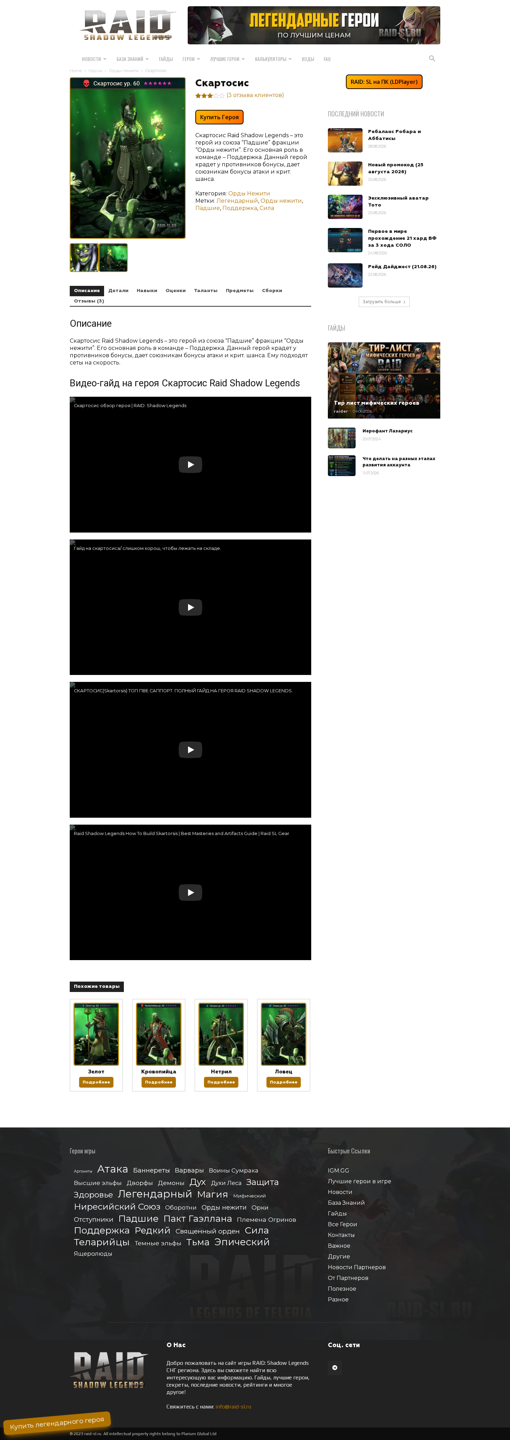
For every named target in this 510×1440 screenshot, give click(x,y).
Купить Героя (219, 117)
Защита (262, 1182)
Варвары (189, 1170)
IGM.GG (338, 1170)
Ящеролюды (93, 1253)
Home (76, 70)
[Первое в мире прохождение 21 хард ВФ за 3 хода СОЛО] (345, 240)
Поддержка (239, 208)
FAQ (327, 58)
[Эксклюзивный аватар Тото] (345, 207)
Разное (338, 1299)
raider (341, 411)
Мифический (249, 1195)
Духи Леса (226, 1182)
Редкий (153, 1230)
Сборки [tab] (272, 290)
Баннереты (151, 1170)
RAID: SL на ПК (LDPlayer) (384, 82)
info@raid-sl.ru (233, 1406)
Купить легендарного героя (57, 1423)
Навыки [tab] (147, 290)
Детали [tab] (118, 290)
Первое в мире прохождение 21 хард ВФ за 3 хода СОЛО (402, 238)
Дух (197, 1182)
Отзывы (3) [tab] (89, 301)
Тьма (198, 1242)
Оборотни (181, 1207)
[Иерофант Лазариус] (342, 438)
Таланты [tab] (206, 290)
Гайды (166, 58)
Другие (339, 1256)
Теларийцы (102, 1242)
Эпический (242, 1242)
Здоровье (93, 1194)
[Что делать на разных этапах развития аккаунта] (342, 465)
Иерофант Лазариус (388, 431)
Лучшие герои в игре (359, 1181)
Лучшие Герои (224, 58)
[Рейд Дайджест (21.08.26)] (345, 275)
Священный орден (208, 1231)
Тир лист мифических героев (376, 403)
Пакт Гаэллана (197, 1218)
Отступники (93, 1219)
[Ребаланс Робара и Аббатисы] (345, 140)
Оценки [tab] (175, 290)
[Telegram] (335, 1368)
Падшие (207, 208)
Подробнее (96, 1082)
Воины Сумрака (233, 1170)
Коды (308, 58)
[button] (432, 59)
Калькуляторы (270, 58)
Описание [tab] (87, 290)
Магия (212, 1194)
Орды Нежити (124, 70)
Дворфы (140, 1182)
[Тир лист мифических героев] (384, 380)
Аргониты (83, 1171)
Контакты (341, 1235)
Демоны (171, 1182)
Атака (112, 1169)
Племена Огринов (266, 1219)
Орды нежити (281, 200)
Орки (260, 1207)
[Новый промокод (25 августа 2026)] (345, 173)
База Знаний (130, 58)
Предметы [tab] (240, 290)
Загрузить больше (382, 302)
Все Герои (342, 1224)
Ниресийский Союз (117, 1206)
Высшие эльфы (98, 1182)
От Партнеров (348, 1278)
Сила (267, 208)
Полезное (342, 1288)
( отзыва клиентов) (255, 95)
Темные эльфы (158, 1243)
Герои (188, 58)
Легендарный (237, 200)
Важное (339, 1246)
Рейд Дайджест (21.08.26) (402, 266)
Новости (91, 58)
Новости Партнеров (357, 1267)
